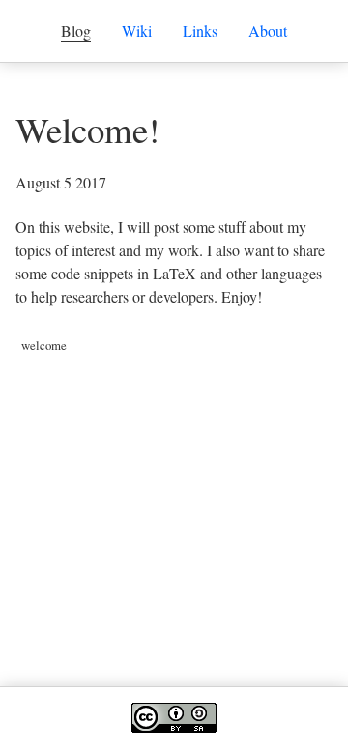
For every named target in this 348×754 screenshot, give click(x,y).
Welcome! (87, 129)
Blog (76, 30)
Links (200, 30)
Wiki (137, 30)
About (267, 30)
